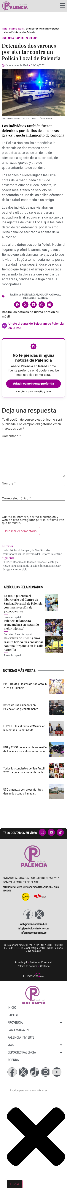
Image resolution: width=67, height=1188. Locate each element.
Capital (13, 1015)
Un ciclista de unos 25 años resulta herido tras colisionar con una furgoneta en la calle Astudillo (23, 643)
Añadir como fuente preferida (33, 383)
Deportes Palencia (21, 1052)
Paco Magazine (18, 1030)
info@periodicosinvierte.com (33, 928)
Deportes (8, 634)
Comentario (11, 435)
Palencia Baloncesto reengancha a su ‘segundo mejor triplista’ (21, 625)
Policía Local (30, 294)
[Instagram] (45, 1072)
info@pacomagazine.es (34, 932)
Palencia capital (16, 28)
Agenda (13, 1060)
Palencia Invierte (20, 1037)
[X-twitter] (39, 914)
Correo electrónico (16, 498)
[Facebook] (28, 914)
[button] (17, 304)
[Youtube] (56, 1072)
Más (10, 1045)
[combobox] (36, 1090)
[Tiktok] (34, 1072)
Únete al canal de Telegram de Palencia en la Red (36, 326)
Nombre (9, 483)
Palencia (15, 294)
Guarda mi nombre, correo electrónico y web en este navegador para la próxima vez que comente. (33, 519)
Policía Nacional (49, 294)
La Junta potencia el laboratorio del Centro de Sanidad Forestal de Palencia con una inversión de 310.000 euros (23, 603)
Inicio (4, 28)
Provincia (15, 1022)
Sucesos (31, 38)
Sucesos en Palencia (35, 298)
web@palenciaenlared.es (33, 924)
